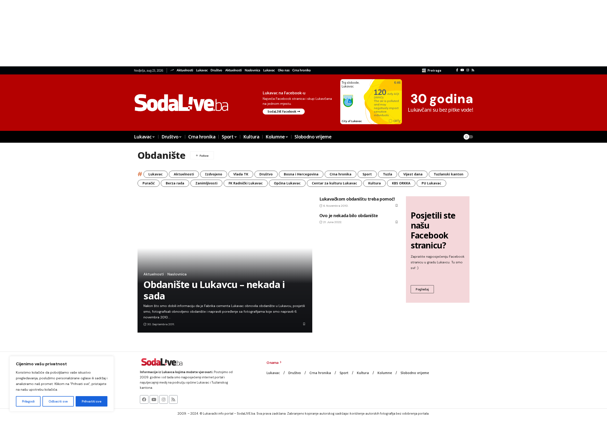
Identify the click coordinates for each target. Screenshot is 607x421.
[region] (61, 384)
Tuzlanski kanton (448, 174)
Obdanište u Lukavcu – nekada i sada (214, 290)
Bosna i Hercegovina (301, 174)
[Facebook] (457, 70)
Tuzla (387, 174)
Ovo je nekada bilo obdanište (348, 215)
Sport (367, 174)
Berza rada (175, 183)
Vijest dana (413, 174)
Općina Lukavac (287, 183)
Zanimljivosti (206, 183)
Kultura (374, 183)
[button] (431, 70)
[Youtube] (154, 399)
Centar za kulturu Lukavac (334, 183)
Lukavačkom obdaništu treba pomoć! (357, 199)
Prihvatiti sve (91, 401)
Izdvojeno (213, 174)
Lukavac (202, 70)
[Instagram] (467, 70)
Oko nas (284, 70)
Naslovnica (252, 70)
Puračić (149, 183)
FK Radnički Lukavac (246, 183)
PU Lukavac (431, 183)
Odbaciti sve (58, 401)
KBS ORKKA (401, 183)
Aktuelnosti (185, 70)
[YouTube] (462, 70)
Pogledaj (422, 289)
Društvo (216, 70)
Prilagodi (28, 401)
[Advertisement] (142, 33)
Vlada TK (240, 174)
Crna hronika (301, 70)
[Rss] (473, 70)
